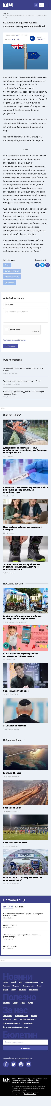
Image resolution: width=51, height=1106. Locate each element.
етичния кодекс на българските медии (25, 1082)
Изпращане (10, 346)
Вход (41, 5)
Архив (23, 1003)
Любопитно (22, 990)
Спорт (14, 990)
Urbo (15, 1019)
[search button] (36, 5)
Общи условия (28, 1023)
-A (18, 39)
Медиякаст (16, 986)
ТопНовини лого (8, 5)
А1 (42, 982)
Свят (20, 982)
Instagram (21, 1064)
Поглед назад (33, 990)
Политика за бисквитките (11, 1023)
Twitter (13, 1064)
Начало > (6, 14)
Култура (5, 990)
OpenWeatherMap (30, 1094)
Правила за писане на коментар (14, 340)
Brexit (7, 265)
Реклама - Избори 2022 (27, 1019)
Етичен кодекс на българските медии (15, 1027)
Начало (5, 982)
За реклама (7, 1019)
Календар (6, 1003)
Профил (30, 1003)
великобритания (12, 271)
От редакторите (28, 986)
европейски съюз (12, 276)
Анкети (15, 1003)
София (39, 986)
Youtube (28, 1064)
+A (13, 39)
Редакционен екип (21, 1016)
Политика (6, 986)
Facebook (6, 1064)
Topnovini (6, 1080)
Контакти (34, 1016)
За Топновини (7, 1016)
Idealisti (13, 982)
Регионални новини (31, 982)
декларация (9, 282)
